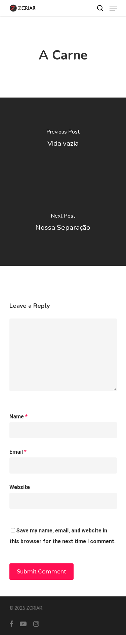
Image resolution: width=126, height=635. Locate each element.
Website (19, 487)
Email (18, 452)
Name (18, 416)
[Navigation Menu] (113, 8)
